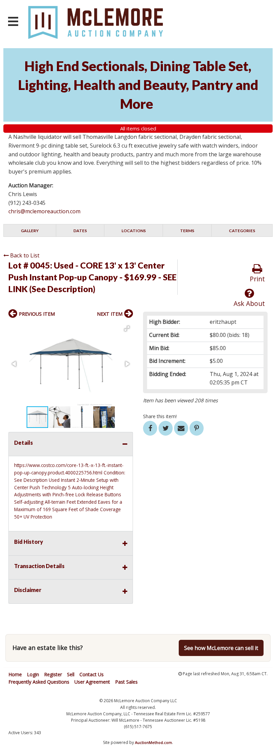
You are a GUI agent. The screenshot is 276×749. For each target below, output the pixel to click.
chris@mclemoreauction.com (44, 211)
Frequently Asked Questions (38, 682)
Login (33, 674)
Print (257, 278)
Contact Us (91, 674)
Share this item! (160, 416)
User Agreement (92, 682)
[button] (127, 328)
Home (15, 674)
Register (53, 674)
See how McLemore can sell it (221, 648)
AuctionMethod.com (153, 742)
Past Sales (126, 682)
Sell (70, 674)
